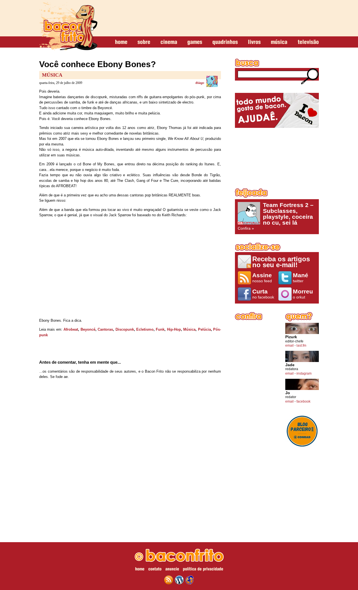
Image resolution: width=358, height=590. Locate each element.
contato (154, 570)
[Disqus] (130, 457)
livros (254, 42)
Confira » (276, 216)
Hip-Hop (174, 329)
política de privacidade (203, 570)
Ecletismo (145, 329)
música (279, 42)
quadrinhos (225, 42)
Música (52, 75)
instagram (304, 373)
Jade (290, 365)
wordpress (179, 579)
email (289, 345)
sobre (144, 42)
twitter (300, 277)
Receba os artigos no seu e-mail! (281, 261)
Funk (160, 329)
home (121, 42)
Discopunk (125, 329)
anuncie (172, 570)
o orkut (303, 293)
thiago (200, 83)
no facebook (263, 293)
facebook (303, 401)
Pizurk (291, 337)
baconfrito (68, 26)
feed (168, 579)
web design (189, 579)
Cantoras (105, 329)
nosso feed (262, 277)
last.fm (301, 345)
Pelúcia (204, 329)
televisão (308, 42)
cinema (169, 42)
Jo (287, 393)
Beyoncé (88, 329)
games (194, 42)
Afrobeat (70, 329)
